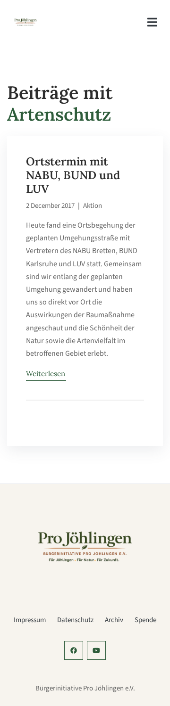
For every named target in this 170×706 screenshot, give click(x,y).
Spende (145, 620)
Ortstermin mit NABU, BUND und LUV (73, 175)
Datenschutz (75, 620)
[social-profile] (73, 650)
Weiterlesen (45, 373)
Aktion (92, 206)
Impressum (30, 620)
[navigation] (152, 22)
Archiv (114, 620)
